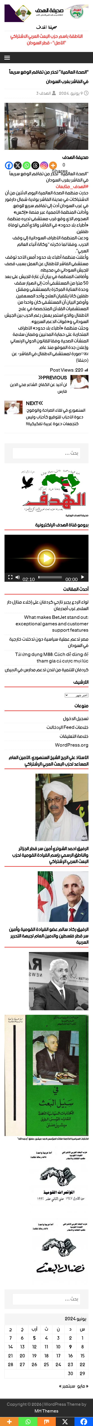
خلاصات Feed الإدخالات (67, 727)
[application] (46, 558)
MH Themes (46, 1411)
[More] (53, 165)
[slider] (50, 577)
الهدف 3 (43, 93)
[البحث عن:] (46, 453)
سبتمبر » (67, 1386)
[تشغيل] (82, 577)
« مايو (82, 1386)
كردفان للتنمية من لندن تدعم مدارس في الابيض (46, 670)
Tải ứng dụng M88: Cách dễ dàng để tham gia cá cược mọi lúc (51, 658)
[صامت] (17, 577)
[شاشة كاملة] (10, 577)
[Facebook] (9, 165)
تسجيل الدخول (75, 719)
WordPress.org (71, 745)
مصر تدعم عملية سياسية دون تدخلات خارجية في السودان (48, 642)
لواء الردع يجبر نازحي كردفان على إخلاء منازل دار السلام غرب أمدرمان (47, 605)
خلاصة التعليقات (74, 736)
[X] (18, 165)
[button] (7, 57)
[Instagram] (44, 165)
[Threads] (35, 165)
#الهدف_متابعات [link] (72, 187)
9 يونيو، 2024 (71, 93)
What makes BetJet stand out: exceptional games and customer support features (52, 624)
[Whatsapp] (26, 165)
